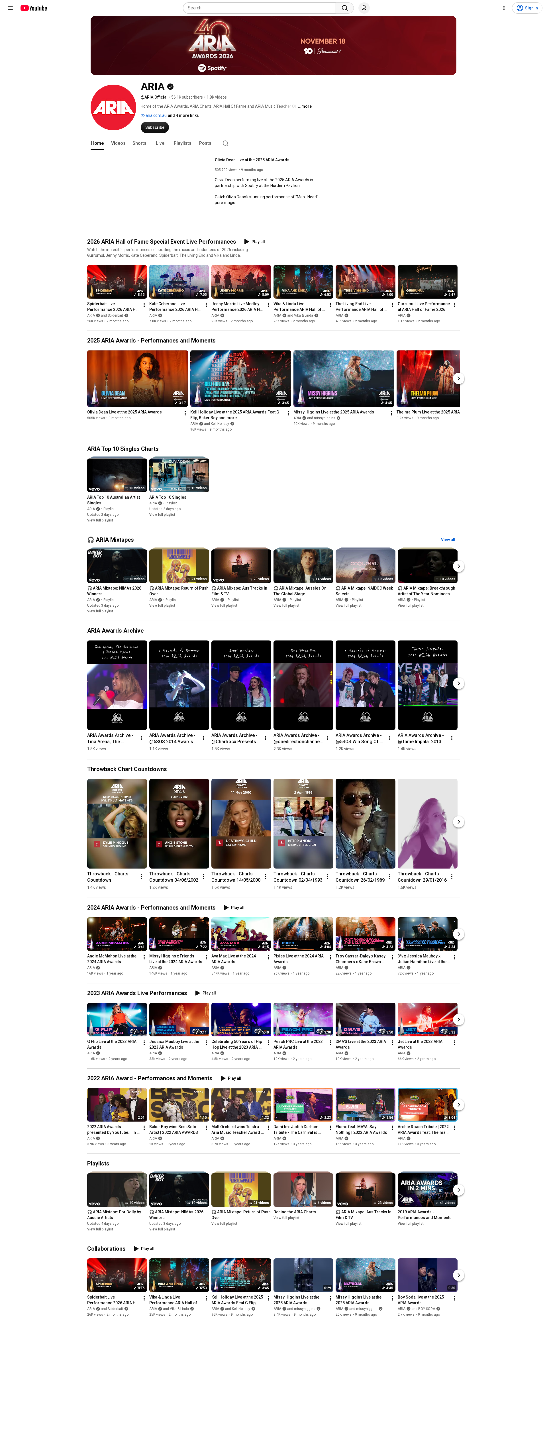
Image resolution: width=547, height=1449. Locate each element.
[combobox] (261, 8)
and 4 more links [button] (183, 115)
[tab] (97, 143)
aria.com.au (156, 115)
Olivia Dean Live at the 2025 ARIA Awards (252, 160)
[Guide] (10, 8)
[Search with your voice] (364, 8)
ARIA (153, 315)
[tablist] (273, 143)
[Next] (458, 378)
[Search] (345, 8)
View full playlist (100, 520)
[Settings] (504, 8)
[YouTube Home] (33, 8)
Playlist (109, 509)
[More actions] (144, 305)
